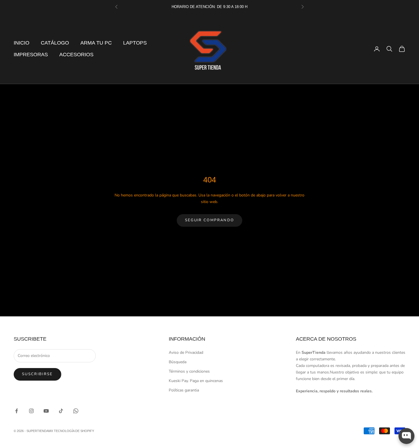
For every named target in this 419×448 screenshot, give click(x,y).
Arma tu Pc (96, 43)
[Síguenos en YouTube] (46, 411)
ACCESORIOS (76, 54)
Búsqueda (177, 362)
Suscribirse (37, 374)
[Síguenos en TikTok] (61, 411)
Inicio (21, 43)
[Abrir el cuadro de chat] (406, 436)
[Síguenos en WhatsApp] (76, 411)
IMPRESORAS (31, 54)
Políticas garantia (184, 390)
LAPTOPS (135, 43)
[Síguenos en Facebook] (16, 411)
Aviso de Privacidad (186, 352)
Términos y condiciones (189, 371)
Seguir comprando (209, 220)
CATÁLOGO (55, 43)
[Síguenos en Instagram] (31, 411)
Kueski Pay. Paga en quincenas (196, 380)
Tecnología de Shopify (74, 431)
